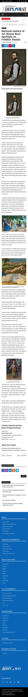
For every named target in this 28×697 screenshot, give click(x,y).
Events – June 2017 (7, 455)
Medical (4, 566)
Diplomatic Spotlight (7, 526)
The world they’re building (10, 21)
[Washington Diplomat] (14, 8)
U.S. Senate (5, 605)
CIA (3, 603)
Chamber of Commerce (8, 553)
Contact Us (5, 618)
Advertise (4, 620)
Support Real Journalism (8, 632)
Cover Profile (5, 522)
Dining (4, 569)
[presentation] (23, 19)
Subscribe (5, 627)
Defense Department (7, 600)
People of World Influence (9, 524)
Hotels (4, 573)
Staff (3, 623)
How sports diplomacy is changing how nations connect (14, 495)
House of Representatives (9, 596)
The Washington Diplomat (12, 24)
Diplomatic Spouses (7, 643)
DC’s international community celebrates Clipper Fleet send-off (12, 504)
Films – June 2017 (21, 455)
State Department (7, 598)
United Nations (6, 546)
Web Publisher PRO (10, 694)
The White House (6, 593)
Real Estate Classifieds (8, 533)
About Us (4, 630)
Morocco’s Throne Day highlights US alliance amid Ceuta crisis (13, 491)
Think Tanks (5, 551)
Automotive (5, 564)
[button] (26, 14)
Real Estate (5, 580)
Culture (4, 578)
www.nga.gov (13, 439)
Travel (4, 583)
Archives (4, 625)
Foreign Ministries (7, 549)
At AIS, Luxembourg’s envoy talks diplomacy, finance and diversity (13, 486)
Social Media (5, 615)
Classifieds (5, 531)
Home (4, 24)
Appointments (6, 529)
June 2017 (22, 24)
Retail (3, 571)
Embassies (5, 544)
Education (5, 576)
